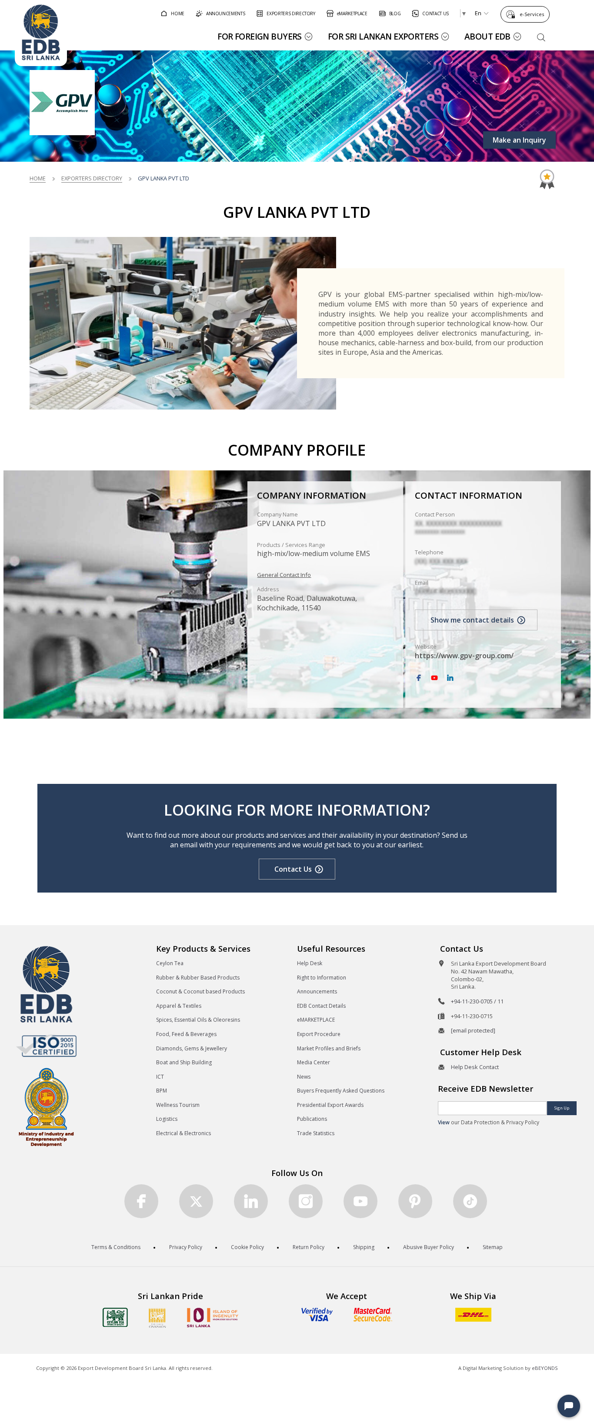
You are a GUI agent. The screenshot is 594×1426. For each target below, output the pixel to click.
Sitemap (493, 1247)
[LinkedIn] (450, 678)
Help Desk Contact (475, 1067)
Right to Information (321, 977)
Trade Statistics (315, 1133)
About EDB (487, 36)
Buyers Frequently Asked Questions (340, 1090)
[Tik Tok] (470, 1201)
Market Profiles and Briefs (328, 1048)
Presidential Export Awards (330, 1105)
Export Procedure (318, 1034)
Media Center (313, 1062)
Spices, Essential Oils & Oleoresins (198, 1019)
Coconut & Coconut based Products (200, 991)
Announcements (317, 991)
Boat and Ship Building (184, 1062)
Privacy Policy (185, 1247)
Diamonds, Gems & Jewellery (191, 1048)
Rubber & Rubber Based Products (198, 977)
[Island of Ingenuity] (212, 1317)
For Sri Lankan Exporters (383, 36)
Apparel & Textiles (178, 1006)
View (444, 1122)
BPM (161, 1090)
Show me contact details (472, 620)
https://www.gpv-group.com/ (464, 655)
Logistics (166, 1119)
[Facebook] (418, 678)
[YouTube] (434, 678)
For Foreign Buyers (259, 36)
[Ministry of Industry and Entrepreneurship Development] (46, 1106)
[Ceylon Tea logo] (115, 1317)
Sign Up (561, 1108)
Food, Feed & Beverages (186, 1034)
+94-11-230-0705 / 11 (477, 1001)
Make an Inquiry (519, 140)
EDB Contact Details (321, 1006)
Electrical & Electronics (183, 1133)
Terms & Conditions (115, 1247)
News (303, 1076)
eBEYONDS (545, 1368)
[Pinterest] (415, 1201)
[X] (196, 1201)
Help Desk (309, 963)
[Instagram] (306, 1201)
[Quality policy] (46, 1045)
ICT (160, 1076)
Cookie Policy (247, 1247)
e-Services (532, 14)
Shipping (363, 1247)
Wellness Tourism (178, 1105)
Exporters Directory (91, 178)
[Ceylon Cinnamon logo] (157, 1318)
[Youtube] (360, 1201)
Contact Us (293, 869)
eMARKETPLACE (316, 1019)
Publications (312, 1119)
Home (38, 178)
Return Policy (308, 1247)
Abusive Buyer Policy (428, 1247)
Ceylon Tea (170, 963)
